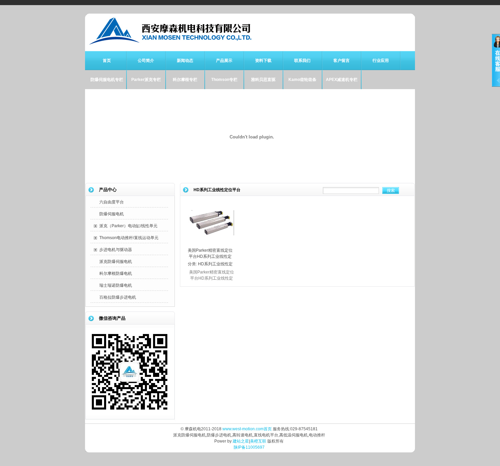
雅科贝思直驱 (263, 79)
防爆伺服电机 (111, 214)
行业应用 (380, 60)
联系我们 (302, 60)
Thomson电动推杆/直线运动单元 (129, 237)
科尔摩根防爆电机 (115, 273)
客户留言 (341, 60)
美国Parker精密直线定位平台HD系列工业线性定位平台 (210, 256)
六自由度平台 (111, 202)
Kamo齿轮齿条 (302, 79)
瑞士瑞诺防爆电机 (115, 285)
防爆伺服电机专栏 (106, 79)
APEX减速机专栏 (341, 79)
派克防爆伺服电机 (115, 261)
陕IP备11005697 (249, 447)
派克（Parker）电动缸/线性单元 (128, 225)
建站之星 (241, 441)
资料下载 (263, 60)
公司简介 (146, 60)
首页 (107, 60)
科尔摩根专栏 (185, 79)
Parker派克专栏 (146, 79)
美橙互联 (258, 441)
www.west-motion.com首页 (247, 429)
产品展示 (224, 60)
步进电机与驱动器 (115, 249)
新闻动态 (185, 60)
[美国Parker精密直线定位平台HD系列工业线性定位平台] (211, 244)
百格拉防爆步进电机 (117, 297)
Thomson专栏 (224, 79)
